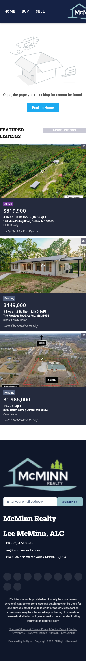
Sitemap (54, 633)
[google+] (17, 587)
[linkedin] (17, 577)
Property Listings (37, 633)
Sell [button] (40, 11)
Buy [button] (25, 11)
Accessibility (68, 633)
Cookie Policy (58, 629)
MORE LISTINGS (64, 130)
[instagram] (58, 577)
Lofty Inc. (28, 641)
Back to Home (43, 108)
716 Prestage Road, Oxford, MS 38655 (26, 315)
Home (9, 11)
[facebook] (7, 577)
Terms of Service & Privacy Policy (29, 629)
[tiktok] (78, 577)
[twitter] (28, 577)
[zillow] (38, 577)
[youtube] (68, 577)
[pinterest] (7, 587)
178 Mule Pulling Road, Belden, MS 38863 (28, 221)
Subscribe (69, 502)
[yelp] (48, 577)
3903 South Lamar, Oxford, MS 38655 (25, 410)
